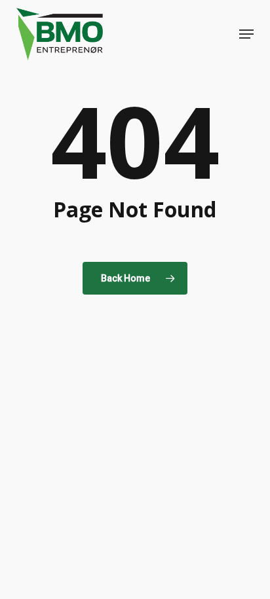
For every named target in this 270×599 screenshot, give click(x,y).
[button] (246, 34)
